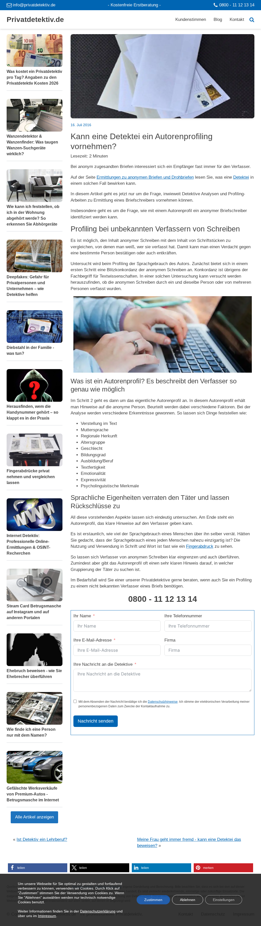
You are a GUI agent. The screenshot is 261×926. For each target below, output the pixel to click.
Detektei (241, 177)
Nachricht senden (95, 721)
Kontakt (237, 19)
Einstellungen (223, 900)
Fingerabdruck (199, 546)
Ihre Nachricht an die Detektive (103, 664)
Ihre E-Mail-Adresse (92, 640)
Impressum (47, 916)
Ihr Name (82, 616)
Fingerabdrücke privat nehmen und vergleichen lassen (31, 477)
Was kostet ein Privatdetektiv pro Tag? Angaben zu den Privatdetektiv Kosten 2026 (34, 77)
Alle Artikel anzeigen (34, 817)
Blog (218, 19)
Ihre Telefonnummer (183, 616)
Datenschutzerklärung (97, 911)
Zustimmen (153, 900)
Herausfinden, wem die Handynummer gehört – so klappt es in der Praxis (32, 412)
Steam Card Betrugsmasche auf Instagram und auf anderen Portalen (34, 612)
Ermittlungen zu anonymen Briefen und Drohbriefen (145, 177)
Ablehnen (187, 900)
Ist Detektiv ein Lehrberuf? (42, 839)
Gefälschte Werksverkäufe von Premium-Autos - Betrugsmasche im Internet (33, 794)
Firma (169, 640)
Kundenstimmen (190, 19)
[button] (37, 867)
